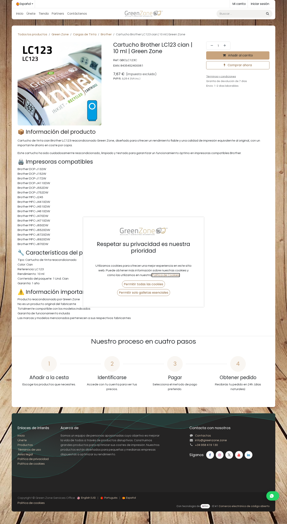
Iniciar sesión (260, 4)
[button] (143, 284)
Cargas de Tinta (84, 34)
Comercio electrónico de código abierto (244, 506)
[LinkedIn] (248, 455)
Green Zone (60, 34)
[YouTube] (239, 455)
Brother (106, 34)
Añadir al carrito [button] (240, 55)
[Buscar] (267, 14)
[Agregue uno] (226, 46)
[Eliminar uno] (210, 46)
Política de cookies (31, 502)
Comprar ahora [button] (239, 65)
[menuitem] (20, 14)
